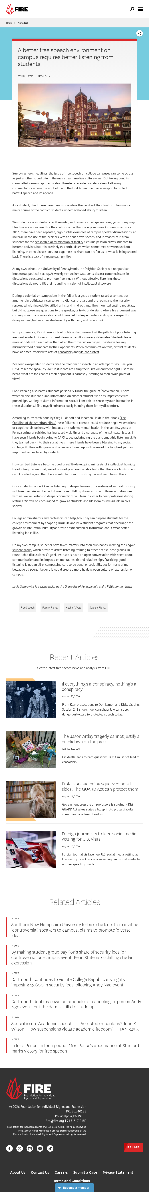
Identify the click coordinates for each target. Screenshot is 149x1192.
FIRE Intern (27, 76)
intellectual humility (56, 256)
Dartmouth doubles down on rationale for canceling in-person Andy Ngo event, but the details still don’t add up (76, 1003)
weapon (107, 188)
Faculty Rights (50, 607)
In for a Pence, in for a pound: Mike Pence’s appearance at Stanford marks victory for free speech (75, 1047)
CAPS (61, 437)
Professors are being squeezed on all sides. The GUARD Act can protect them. (100, 786)
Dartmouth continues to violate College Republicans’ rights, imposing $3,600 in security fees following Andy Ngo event (68, 981)
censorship (65, 352)
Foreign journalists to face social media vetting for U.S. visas (99, 836)
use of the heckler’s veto (49, 237)
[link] (17, 9)
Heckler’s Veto (73, 607)
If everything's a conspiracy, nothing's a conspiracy (99, 686)
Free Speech (28, 607)
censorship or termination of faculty (59, 242)
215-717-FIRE (76, 1121)
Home (9, 23)
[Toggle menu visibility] (140, 9)
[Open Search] (132, 9)
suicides (40, 432)
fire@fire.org (55, 1121)
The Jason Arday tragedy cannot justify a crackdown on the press (101, 738)
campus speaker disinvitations (111, 232)
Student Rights (97, 607)
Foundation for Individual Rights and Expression (53, 1106)
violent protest (89, 352)
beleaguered (20, 569)
